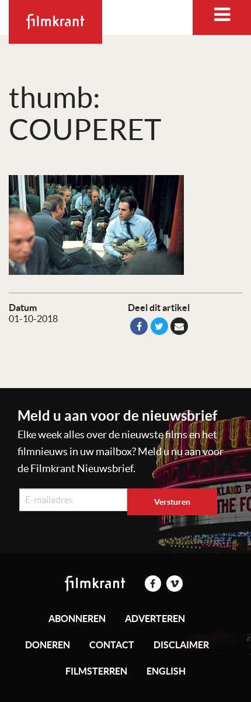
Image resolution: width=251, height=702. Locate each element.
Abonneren (77, 618)
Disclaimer (181, 645)
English (166, 671)
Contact (111, 645)
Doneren (47, 645)
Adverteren (155, 618)
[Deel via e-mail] (179, 326)
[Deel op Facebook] (139, 326)
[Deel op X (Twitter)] (159, 326)
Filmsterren (96, 671)
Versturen (172, 502)
